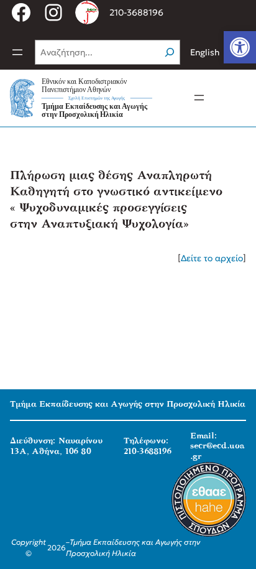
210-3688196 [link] (136, 12)
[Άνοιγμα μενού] (17, 52)
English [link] (204, 52)
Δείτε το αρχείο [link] (212, 258)
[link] (240, 47)
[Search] (169, 52)
